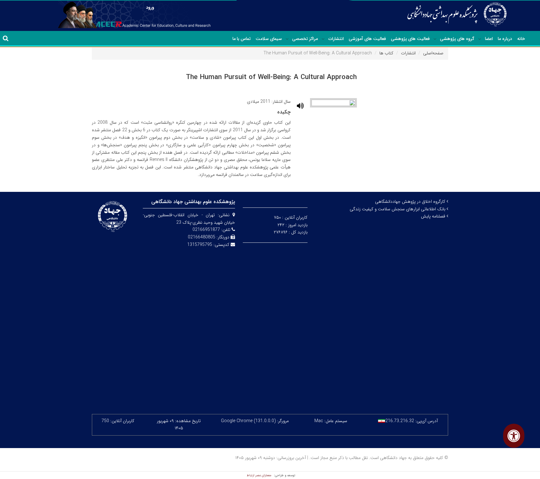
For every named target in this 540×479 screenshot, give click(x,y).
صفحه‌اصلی (433, 53)
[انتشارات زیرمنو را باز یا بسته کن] (323, 39)
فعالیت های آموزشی (367, 38)
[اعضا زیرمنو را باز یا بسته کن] (479, 39)
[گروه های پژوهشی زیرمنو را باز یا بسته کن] (435, 39)
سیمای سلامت (269, 38)
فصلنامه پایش (434, 216)
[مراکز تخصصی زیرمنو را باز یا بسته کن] (287, 39)
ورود (150, 7)
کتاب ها (386, 53)
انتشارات (336, 38)
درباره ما (505, 38)
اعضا (489, 38)
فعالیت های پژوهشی (410, 38)
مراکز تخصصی (305, 38)
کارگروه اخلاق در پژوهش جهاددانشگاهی (411, 201)
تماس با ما (241, 38)
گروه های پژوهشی (457, 38)
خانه (521, 38)
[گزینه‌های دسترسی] (513, 436)
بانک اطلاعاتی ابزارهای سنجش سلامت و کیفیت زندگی (398, 209)
